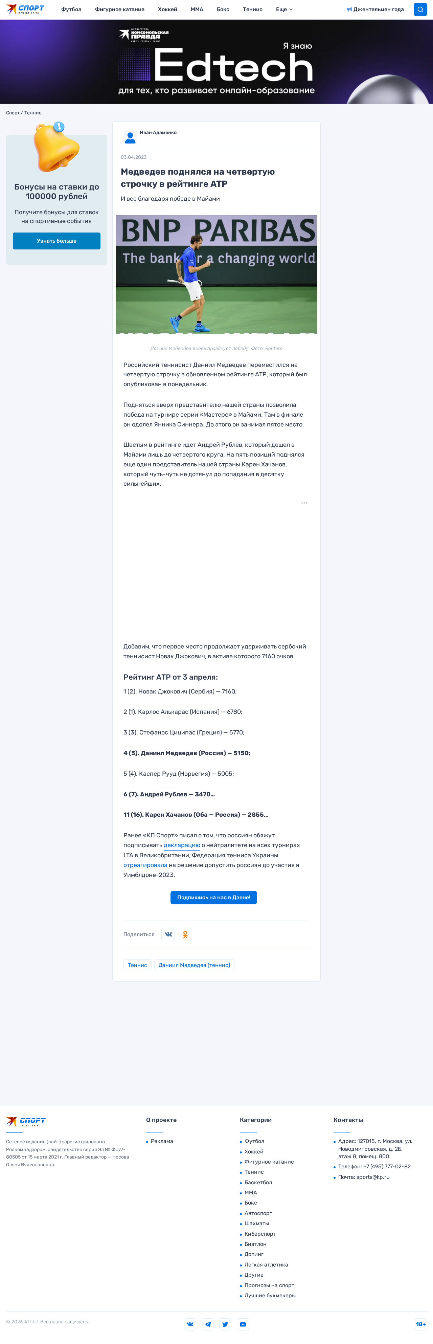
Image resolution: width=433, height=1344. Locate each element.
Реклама (162, 1141)
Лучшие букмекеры (270, 1295)
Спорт (13, 113)
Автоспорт (258, 1213)
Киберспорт (260, 1234)
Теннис (253, 9)
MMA (197, 9)
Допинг (254, 1254)
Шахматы (257, 1223)
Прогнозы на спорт (269, 1285)
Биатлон (256, 1244)
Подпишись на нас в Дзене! (213, 897)
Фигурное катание (119, 9)
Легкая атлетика (266, 1264)
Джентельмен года (379, 9)
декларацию (182, 845)
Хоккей (167, 9)
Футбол (71, 9)
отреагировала (145, 865)
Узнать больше (56, 241)
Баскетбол (258, 1182)
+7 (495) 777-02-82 (387, 1166)
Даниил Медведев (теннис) (194, 965)
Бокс (223, 9)
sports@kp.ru (373, 1177)
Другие (254, 1275)
